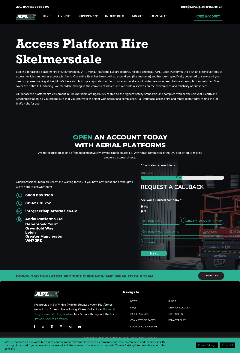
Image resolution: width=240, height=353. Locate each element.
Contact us (175, 314)
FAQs (133, 307)
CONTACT (158, 16)
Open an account (179, 307)
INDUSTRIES (114, 16)
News (133, 301)
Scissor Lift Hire (50, 314)
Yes (146, 206)
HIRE (46, 16)
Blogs (172, 301)
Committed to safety (143, 320)
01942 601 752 (38, 203)
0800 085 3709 (39, 6)
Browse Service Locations (51, 319)
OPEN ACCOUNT (208, 16)
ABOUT (137, 16)
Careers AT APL (139, 314)
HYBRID (64, 16)
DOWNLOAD (211, 275)
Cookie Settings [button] (206, 345)
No (146, 211)
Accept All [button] (227, 345)
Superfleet (88, 16)
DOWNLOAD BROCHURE (144, 326)
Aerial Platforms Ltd (44, 230)
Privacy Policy (177, 320)
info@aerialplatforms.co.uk (201, 6)
